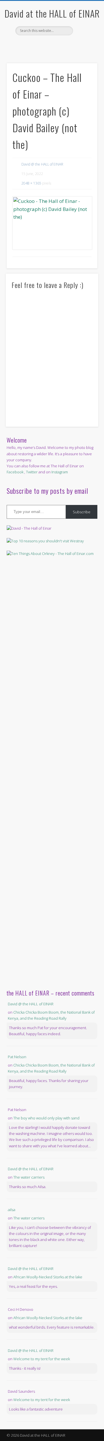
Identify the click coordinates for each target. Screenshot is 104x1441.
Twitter (57, 45)
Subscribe (81, 511)
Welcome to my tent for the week (41, 1358)
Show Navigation (84, 51)
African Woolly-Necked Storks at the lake (47, 1276)
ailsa (11, 1209)
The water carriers (28, 1177)
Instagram (59, 471)
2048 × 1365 (31, 183)
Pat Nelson (17, 1056)
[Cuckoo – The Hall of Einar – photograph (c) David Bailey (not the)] (52, 223)
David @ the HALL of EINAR (42, 164)
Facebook (45, 45)
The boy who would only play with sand (46, 1118)
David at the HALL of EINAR (52, 13)
